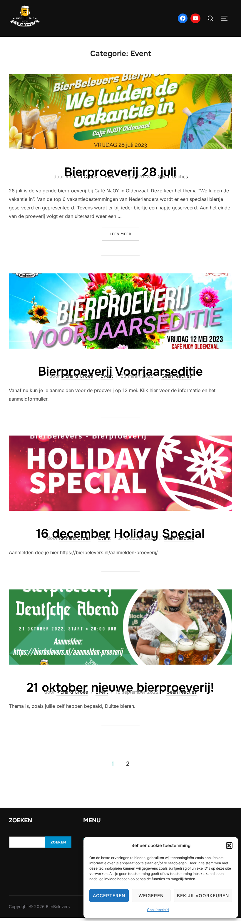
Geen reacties (173, 176)
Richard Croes (81, 176)
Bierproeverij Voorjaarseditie (120, 371)
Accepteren (109, 895)
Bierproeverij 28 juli (120, 172)
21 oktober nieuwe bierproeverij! (120, 687)
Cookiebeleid (158, 909)
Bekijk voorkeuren (203, 895)
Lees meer (124, 233)
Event (111, 176)
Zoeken (58, 842)
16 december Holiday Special (120, 534)
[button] (229, 845)
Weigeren (151, 895)
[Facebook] (182, 18)
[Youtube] (195, 18)
